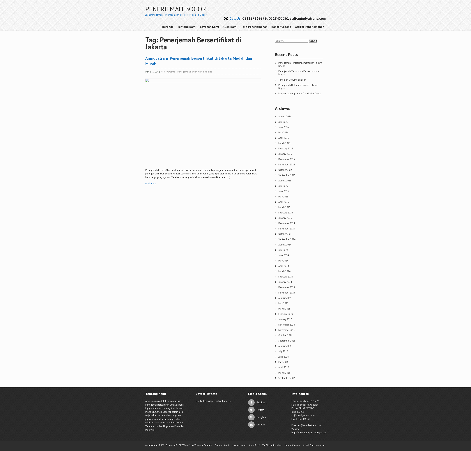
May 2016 (283, 362)
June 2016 (283, 356)
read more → (152, 183)
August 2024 (284, 244)
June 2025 (283, 191)
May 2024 (283, 260)
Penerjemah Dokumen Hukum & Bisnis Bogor (298, 87)
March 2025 (284, 207)
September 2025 (286, 175)
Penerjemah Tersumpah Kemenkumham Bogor (299, 73)
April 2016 (283, 367)
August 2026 (284, 116)
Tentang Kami (186, 27)
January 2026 (285, 153)
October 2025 (285, 169)
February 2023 (285, 314)
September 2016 (286, 340)
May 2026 (283, 132)
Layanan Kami (209, 27)
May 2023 (283, 303)
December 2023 (286, 287)
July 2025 (283, 186)
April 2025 (283, 202)
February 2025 (285, 212)
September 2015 (286, 378)
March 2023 (284, 308)
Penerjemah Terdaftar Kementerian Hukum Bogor (300, 64)
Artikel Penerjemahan (309, 27)
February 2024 (285, 276)
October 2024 (285, 234)
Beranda (167, 27)
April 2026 (283, 137)
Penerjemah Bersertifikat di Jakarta (194, 71)
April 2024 (283, 266)
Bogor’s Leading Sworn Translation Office (299, 93)
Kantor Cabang (281, 27)
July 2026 (283, 121)
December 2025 (286, 159)
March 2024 (284, 271)
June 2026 (283, 127)
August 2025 (284, 180)
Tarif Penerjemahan (254, 27)
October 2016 (285, 335)
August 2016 (284, 346)
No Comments (168, 71)
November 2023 (286, 292)
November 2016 (286, 330)
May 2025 (283, 196)
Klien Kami (230, 27)
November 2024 (286, 228)
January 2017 (285, 319)
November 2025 (286, 164)
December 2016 (286, 324)
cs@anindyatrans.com (309, 425)
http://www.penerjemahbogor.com (309, 432)
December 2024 (286, 223)
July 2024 (283, 250)
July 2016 (283, 351)
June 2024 (283, 255)
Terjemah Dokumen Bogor (292, 79)
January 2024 (285, 282)
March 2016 (284, 372)
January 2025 (285, 218)
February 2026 (285, 148)
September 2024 (286, 239)
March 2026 (284, 143)
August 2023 (284, 298)
